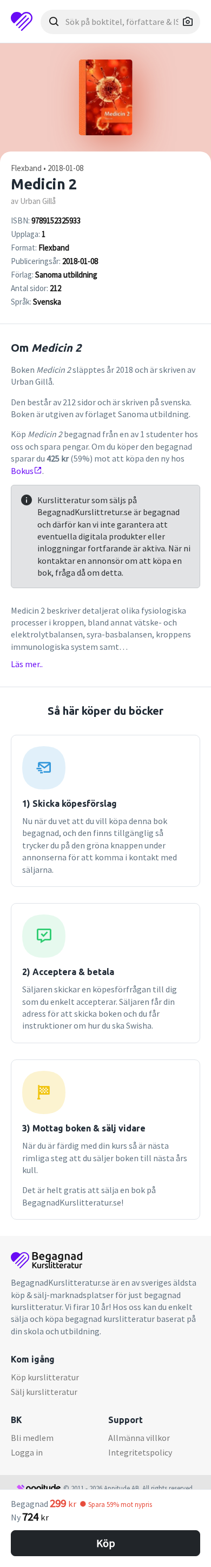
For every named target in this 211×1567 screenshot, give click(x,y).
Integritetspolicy (140, 1452)
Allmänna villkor (139, 1437)
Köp (105, 1543)
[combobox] (120, 22)
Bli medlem (32, 1437)
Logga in (27, 1452)
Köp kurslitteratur (45, 1377)
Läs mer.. (27, 664)
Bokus (22, 470)
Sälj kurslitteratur (44, 1391)
